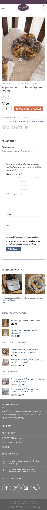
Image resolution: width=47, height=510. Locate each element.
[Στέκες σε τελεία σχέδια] (35, 284)
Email (8, 226)
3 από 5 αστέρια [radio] (13, 181)
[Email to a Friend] (17, 127)
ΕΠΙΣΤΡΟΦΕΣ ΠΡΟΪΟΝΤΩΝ (14, 442)
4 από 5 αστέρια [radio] (13, 185)
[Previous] (1, 290)
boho (9, 121)
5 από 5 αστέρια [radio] (13, 189)
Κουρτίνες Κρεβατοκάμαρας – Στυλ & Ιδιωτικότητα (23, 462)
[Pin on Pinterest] (21, 127)
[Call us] (35, 488)
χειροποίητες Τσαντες (36, 121)
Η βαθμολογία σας (14, 174)
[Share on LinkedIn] (26, 127)
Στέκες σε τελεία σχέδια (33, 298)
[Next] (45, 290)
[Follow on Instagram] (16, 488)
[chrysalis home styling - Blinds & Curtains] (23, 8)
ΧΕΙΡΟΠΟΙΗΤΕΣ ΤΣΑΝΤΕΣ (26, 83)
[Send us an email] (25, 488)
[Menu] (3, 8)
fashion (14, 121)
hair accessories (23, 121)
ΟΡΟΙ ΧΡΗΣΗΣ (8, 433)
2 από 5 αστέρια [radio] (28, 177)
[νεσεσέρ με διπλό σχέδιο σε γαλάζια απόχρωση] (12, 284)
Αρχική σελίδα (8, 83)
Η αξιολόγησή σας (13, 194)
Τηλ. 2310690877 (23, 2)
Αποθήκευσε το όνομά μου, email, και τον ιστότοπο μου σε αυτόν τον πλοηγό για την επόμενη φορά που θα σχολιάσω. (23, 240)
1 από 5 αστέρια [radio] (11, 177)
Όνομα (9, 214)
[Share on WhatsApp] (4, 127)
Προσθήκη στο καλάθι (28, 109)
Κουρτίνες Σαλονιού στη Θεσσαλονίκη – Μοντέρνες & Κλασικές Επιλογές (24, 470)
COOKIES (6, 447)
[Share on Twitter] (13, 127)
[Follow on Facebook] (6, 488)
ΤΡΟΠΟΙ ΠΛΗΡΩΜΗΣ (11, 438)
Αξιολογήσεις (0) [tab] (9, 141)
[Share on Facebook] (8, 127)
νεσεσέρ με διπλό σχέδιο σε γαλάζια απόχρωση (12, 299)
